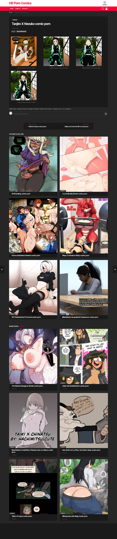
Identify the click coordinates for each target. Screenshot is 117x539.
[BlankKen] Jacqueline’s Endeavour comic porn (80, 317)
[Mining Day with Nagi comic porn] (84, 486)
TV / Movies (67, 109)
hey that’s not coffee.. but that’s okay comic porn (81, 450)
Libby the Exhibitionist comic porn (75, 386)
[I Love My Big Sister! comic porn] (84, 164)
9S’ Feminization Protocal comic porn (26, 317)
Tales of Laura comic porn (22, 516)
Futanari (30, 109)
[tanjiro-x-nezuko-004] (23, 85)
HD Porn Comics (20, 3)
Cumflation (21, 109)
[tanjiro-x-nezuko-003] (89, 51)
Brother (13, 109)
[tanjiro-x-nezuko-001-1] (23, 51)
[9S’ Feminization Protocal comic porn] (33, 287)
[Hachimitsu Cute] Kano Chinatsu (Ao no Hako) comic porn (32, 451)
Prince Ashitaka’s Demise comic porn (26, 255)
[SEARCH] (102, 9)
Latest (104, 4)
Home (11, 8)
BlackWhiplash (21, 31)
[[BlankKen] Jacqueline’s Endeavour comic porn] (84, 287)
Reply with (106, 114)
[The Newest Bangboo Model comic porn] (33, 356)
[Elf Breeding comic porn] (33, 164)
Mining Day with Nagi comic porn (75, 516)
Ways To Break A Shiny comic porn (75, 255)
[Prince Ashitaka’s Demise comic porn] (33, 225)
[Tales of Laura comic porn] (33, 486)
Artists (24, 8)
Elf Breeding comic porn (21, 194)
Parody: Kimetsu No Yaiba (43, 109)
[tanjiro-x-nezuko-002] (56, 51)
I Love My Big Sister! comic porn (74, 194)
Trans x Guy (57, 109)
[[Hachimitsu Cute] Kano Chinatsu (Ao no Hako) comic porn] (33, 420)
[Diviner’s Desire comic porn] (2, 269)
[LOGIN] (106, 9)
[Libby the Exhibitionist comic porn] (84, 356)
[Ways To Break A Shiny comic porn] (84, 225)
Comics (17, 8)
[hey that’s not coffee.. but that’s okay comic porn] (84, 420)
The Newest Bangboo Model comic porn (27, 386)
